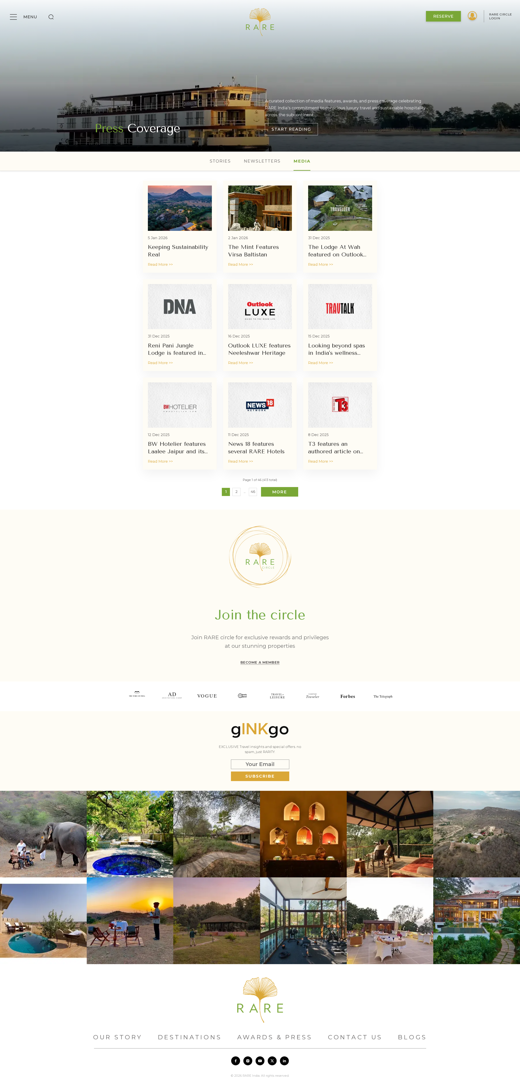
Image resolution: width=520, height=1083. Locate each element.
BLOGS (412, 1037)
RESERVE (443, 16)
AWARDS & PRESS (274, 1037)
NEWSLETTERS (262, 161)
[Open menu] (13, 17)
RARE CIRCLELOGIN (500, 16)
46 (253, 491)
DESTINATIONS (190, 1037)
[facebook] (235, 1060)
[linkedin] (284, 1060)
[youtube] (260, 1060)
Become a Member (260, 662)
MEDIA (302, 161)
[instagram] (247, 1060)
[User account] (472, 16)
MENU (30, 16)
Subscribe (260, 776)
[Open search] (51, 17)
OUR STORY (117, 1037)
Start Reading (291, 129)
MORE (279, 491)
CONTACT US (355, 1037)
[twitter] (272, 1060)
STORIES (220, 161)
